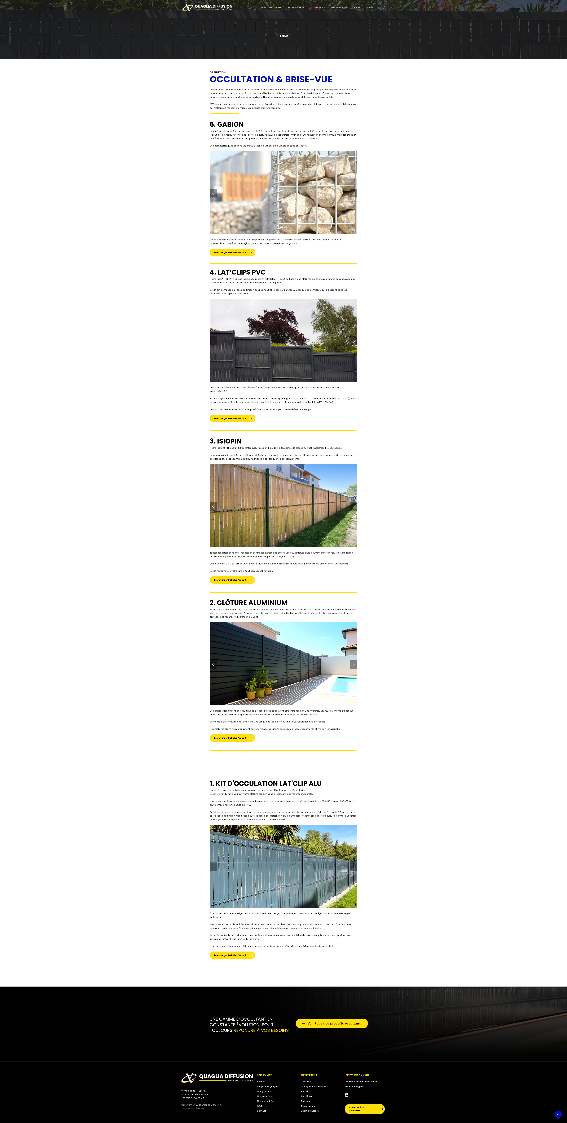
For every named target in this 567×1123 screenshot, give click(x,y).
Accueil (261, 1081)
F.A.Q (260, 1106)
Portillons (306, 1096)
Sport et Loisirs (310, 1110)
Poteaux (305, 1101)
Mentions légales (355, 1086)
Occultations (308, 1106)
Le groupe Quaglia (267, 1086)
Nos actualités (265, 1101)
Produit (283, 36)
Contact (261, 1110)
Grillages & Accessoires (314, 1086)
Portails (305, 1091)
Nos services (264, 1096)
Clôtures (306, 1081)
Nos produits (264, 1091)
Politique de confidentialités (361, 1081)
